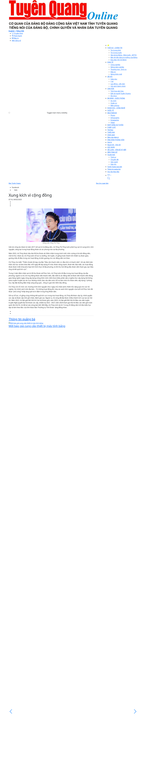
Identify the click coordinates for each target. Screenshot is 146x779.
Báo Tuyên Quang (15, 183)
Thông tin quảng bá (22, 319)
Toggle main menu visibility (57, 113)
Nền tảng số (16, 40)
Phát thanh (17, 36)
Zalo (15, 190)
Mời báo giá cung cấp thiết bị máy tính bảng (37, 326)
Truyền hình (18, 33)
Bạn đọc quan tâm (102, 183)
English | (12, 31)
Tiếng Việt (20, 31)
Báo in (16, 38)
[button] (122, 175)
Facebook (15, 187)
